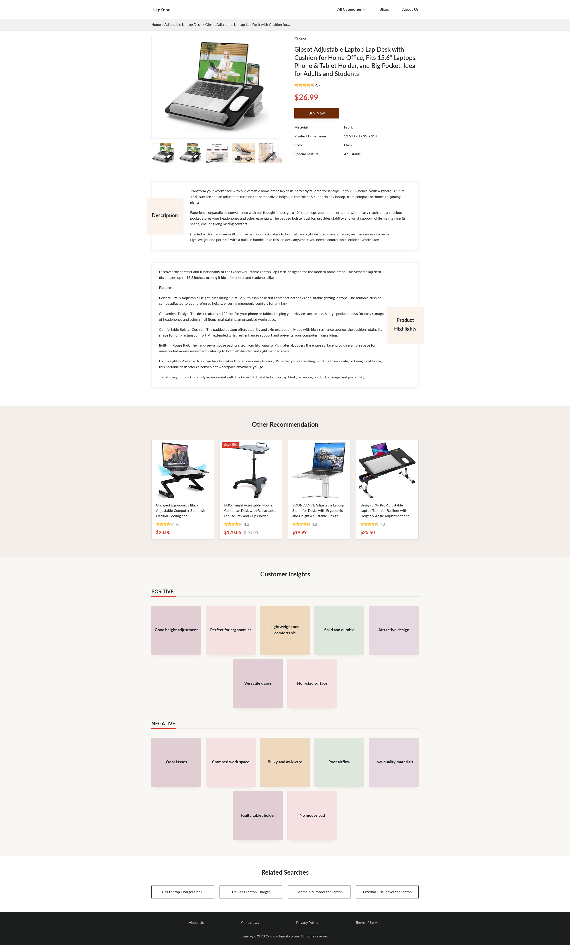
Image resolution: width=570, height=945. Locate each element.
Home (156, 25)
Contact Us (250, 923)
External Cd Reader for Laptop (319, 892)
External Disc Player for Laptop (387, 892)
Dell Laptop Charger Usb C (183, 892)
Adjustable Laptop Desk (183, 25)
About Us (196, 923)
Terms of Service (368, 923)
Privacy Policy (307, 923)
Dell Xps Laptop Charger (251, 892)
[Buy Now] (183, 469)
